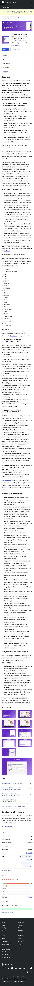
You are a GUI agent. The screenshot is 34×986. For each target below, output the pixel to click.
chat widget (29, 856)
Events (20, 938)
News (3, 925)
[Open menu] (31, 2)
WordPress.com (7, 949)
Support (5, 71)
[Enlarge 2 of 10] (30, 712)
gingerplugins (16, 45)
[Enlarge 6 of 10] (30, 731)
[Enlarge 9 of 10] (14, 750)
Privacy (4, 930)
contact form (29, 859)
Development (7, 67)
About (3, 922)
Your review (5, 897)
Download (5, 49)
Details (5, 55)
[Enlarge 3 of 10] (14, 721)
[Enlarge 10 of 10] (30, 760)
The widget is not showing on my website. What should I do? (11, 794)
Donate (21, 941)
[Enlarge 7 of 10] (14, 740)
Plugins (20, 928)
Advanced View (6, 870)
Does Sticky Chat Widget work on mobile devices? (9, 800)
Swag (20, 944)
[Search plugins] (18, 17)
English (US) (29, 853)
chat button (22, 856)
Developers (5, 941)
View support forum (7, 912)
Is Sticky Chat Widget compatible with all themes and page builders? (12, 788)
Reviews (5, 59)
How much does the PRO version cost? (13, 806)
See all (30, 897)
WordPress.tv (6, 944)
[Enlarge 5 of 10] (14, 731)
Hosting (4, 928)
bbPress (5, 954)
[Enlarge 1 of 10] (14, 712)
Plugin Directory (6, 7)
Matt (4, 952)
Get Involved (21, 936)
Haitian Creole (9, 964)
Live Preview (15, 49)
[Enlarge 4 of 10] (30, 721)
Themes (20, 925)
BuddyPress (6, 957)
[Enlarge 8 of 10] (30, 740)
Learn (3, 936)
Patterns (20, 930)
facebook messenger (27, 862)
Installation (6, 63)
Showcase (21, 922)
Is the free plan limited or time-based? (13, 783)
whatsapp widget (28, 866)
